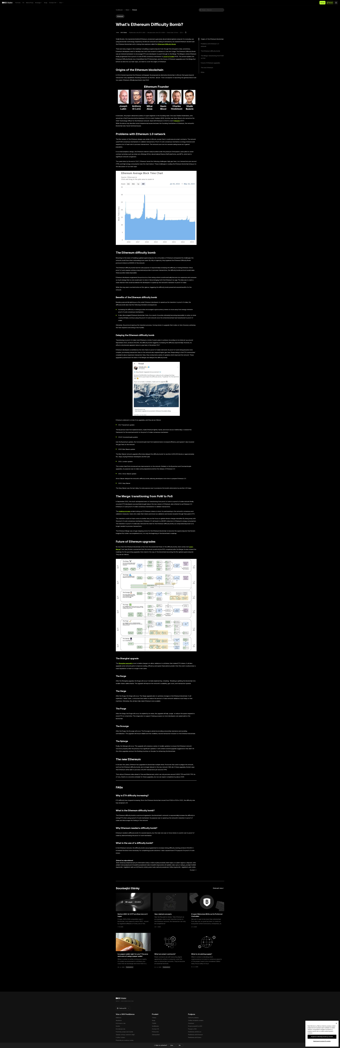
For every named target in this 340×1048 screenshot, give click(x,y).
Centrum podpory (193, 1017)
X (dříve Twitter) (120, 1037)
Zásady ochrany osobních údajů (125, 1034)
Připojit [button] (322, 2)
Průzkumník (155, 1031)
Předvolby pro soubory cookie (124, 1040)
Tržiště (154, 1023)
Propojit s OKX (192, 1029)
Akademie (119, 1020)
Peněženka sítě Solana (194, 1037)
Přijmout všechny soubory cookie (322, 1036)
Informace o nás (120, 1023)
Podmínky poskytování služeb (124, 1031)
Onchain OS (52, 2)
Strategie (38, 2)
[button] (200, 10)
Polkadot (177, 121)
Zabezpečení (156, 1034)
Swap (45, 2)
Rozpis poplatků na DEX (195, 1026)
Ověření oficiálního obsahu (195, 1020)
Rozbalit (192, 870)
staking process (124, 511)
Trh (23, 2)
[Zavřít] (336, 1023)
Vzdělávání (119, 10)
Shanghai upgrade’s (126, 663)
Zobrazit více (218, 888)
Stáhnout (118, 1017)
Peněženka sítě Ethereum (195, 1034)
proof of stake (169, 56)
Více (60, 2)
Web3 (127, 10)
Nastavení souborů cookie (322, 1041)
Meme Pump (29, 2)
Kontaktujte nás (120, 1029)
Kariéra (118, 1026)
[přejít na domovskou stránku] (7, 2)
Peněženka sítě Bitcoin (194, 1031)
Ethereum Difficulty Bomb (167, 44)
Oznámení (191, 1023)
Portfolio (18, 2)
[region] (322, 1034)
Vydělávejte (155, 1026)
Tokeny (154, 1017)
